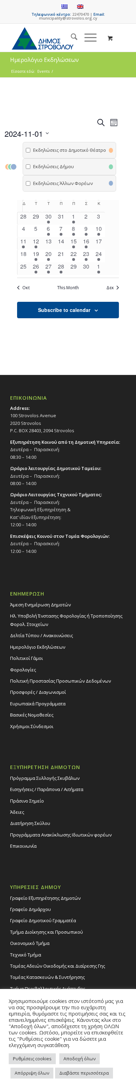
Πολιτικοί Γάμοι (26, 658)
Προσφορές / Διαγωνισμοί (38, 692)
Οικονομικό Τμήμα (30, 943)
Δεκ (110, 288)
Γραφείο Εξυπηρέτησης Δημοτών (45, 898)
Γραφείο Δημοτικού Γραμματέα (43, 920)
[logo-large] (56, 38)
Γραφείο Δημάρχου (30, 909)
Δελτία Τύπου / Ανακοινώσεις (41, 635)
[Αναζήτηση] (70, 38)
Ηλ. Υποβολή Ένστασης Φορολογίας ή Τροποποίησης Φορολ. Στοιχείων (66, 620)
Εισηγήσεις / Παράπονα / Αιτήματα (46, 789)
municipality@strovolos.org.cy (68, 18)
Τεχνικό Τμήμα (25, 955)
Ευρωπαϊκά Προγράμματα (38, 703)
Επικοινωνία (23, 846)
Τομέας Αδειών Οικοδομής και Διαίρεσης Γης (57, 966)
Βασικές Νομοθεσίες (31, 715)
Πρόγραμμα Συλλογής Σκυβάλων (45, 778)
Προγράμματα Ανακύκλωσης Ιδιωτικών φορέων (61, 835)
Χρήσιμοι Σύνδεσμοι (31, 726)
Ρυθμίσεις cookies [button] (32, 1058)
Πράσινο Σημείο (27, 801)
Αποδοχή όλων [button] (79, 1058)
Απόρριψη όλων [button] (32, 1073)
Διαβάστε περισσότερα (84, 1073)
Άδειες (17, 812)
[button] (62, 166)
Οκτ (26, 288)
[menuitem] (70, 38)
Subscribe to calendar (64, 309)
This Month (68, 288)
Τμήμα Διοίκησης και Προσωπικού (46, 932)
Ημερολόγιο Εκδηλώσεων (37, 647)
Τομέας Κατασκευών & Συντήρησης (47, 977)
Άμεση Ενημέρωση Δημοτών (40, 605)
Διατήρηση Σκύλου (30, 823)
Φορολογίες (23, 670)
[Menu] (87, 38)
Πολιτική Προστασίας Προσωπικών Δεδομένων (60, 681)
